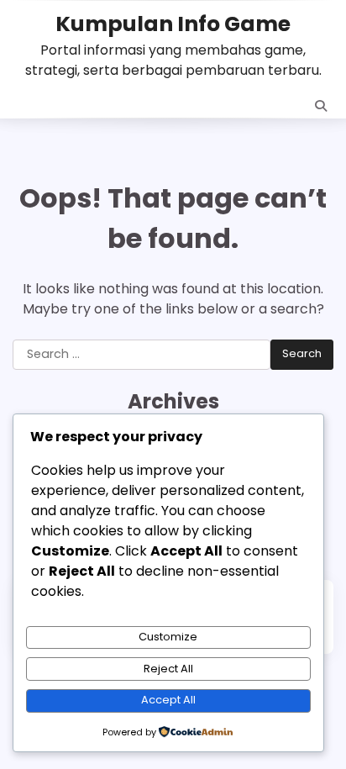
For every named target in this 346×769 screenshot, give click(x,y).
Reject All (168, 669)
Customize (168, 637)
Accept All (168, 700)
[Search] (320, 106)
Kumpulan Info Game (173, 24)
